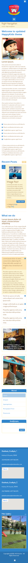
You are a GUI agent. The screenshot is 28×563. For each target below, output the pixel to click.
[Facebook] (25, 1)
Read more (20, 201)
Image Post (12, 182)
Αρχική (5, 395)
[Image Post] (15, 173)
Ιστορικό (5, 400)
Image (15, 204)
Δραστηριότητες (7, 404)
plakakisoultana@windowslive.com (12, 464)
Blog (12, 206)
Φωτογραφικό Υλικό (8, 408)
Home (3, 26)
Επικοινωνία (6, 413)
